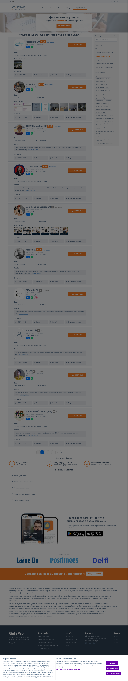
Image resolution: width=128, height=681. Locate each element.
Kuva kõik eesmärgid (113, 673)
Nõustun (112, 663)
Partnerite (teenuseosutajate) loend (68, 669)
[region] (64, 668)
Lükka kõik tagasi (112, 668)
